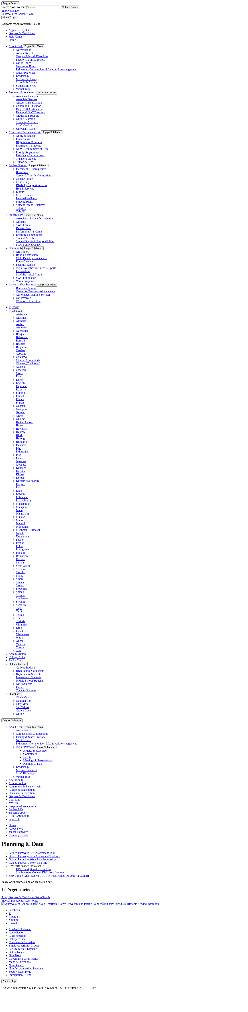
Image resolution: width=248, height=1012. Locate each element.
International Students (28, 145)
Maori (19, 520)
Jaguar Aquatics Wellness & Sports (36, 268)
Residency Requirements (30, 155)
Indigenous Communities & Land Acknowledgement (46, 69)
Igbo (18, 448)
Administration (17, 653)
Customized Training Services (33, 294)
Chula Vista (22, 697)
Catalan (20, 350)
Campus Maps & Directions (32, 56)
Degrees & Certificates (29, 109)
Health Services (25, 188)
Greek (19, 415)
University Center (26, 128)
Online (20, 713)
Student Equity (24, 201)
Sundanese (22, 598)
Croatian (21, 369)
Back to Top (9, 981)
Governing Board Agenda (23, 958)
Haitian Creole (24, 422)
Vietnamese (22, 634)
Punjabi (20, 552)
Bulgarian (21, 347)
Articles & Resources (35, 750)
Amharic (21, 320)
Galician (21, 405)
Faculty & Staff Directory (30, 59)
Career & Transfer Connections (34, 175)
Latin (19, 490)
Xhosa (19, 640)
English (20, 382)
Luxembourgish (25, 500)
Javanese (21, 464)
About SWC (16, 46)
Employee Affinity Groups (24, 945)
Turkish (20, 621)
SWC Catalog (24, 125)
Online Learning (25, 118)
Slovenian (21, 588)
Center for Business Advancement (35, 291)
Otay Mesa (22, 703)
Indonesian (22, 451)
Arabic (20, 324)
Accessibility (16, 779)
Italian (19, 458)
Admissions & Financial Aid (25, 132)
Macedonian (23, 503)
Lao (18, 487)
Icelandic (21, 445)
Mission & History (26, 79)
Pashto (20, 539)
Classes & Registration (29, 102)
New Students (24, 683)
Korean (20, 477)
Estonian (21, 389)
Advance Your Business (22, 284)
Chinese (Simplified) (28, 360)
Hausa (19, 425)
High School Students (28, 674)
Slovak (20, 585)
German (20, 412)
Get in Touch (42, 897)
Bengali (20, 340)
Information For (18, 664)
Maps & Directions (20, 961)
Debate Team (23, 228)
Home (12, 825)
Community (15, 248)
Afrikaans (21, 314)
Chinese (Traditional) (28, 363)
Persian (20, 542)
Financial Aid (23, 139)
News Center (16, 965)
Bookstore (22, 172)
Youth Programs (25, 281)
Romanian (22, 556)
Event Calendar (25, 261)
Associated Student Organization (35, 218)
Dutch (19, 379)
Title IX (20, 211)
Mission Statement (26, 770)
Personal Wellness (26, 198)
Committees (30, 753)
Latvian (20, 493)
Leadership (22, 75)
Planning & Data (32, 763)
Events (27, 757)
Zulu (18, 650)
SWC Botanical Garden (29, 274)
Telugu (20, 614)
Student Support (18, 165)
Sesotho (20, 572)
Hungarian (22, 441)
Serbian (20, 569)
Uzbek (20, 631)
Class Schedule (17, 935)
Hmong (20, 438)
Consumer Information (22, 793)
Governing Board (26, 66)
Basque (20, 334)
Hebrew (20, 431)
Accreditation (23, 49)
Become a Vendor (26, 288)
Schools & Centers (26, 82)
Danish (20, 376)
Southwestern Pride (20, 971)
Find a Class (16, 660)
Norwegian (22, 536)
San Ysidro (22, 707)
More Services (24, 195)
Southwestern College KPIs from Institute (40, 872)
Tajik (19, 608)
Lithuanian (22, 497)
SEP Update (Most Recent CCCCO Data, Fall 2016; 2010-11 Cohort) (49, 875)
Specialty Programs (27, 122)
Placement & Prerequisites (31, 168)
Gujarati (20, 418)
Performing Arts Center (29, 231)
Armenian (21, 327)
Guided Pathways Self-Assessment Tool (32, 852)
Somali (20, 591)
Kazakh (20, 471)
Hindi (19, 435)
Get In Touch (23, 62)
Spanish (20, 595)
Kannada (21, 467)
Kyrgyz (20, 484)
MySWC (14, 307)
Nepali (20, 533)
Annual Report (24, 53)
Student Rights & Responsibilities (35, 241)
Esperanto (21, 386)
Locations (15, 694)
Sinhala (20, 582)
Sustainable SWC (26, 85)
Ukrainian (21, 624)
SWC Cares (23, 225)
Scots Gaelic (23, 565)
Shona (19, 575)
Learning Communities (29, 234)
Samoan (20, 562)
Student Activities (26, 238)
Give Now (15, 955)
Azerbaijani (22, 330)
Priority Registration (27, 152)
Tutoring (21, 208)
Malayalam (22, 513)
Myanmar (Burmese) (28, 529)
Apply (5, 897)
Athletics (21, 221)
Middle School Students (29, 680)
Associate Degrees (26, 99)
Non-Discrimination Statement (26, 968)
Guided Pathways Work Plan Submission (32, 859)
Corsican (21, 366)
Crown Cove (23, 710)
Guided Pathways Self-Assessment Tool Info (34, 856)
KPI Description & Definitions (33, 869)
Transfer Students (26, 158)
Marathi (20, 523)
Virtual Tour (23, 88)
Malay (19, 510)
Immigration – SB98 (20, 974)
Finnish (20, 396)
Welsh (19, 637)
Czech (19, 373)
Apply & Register (26, 135)
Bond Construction (27, 254)
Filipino (20, 392)
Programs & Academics (22, 92)
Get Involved (23, 297)
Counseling (22, 182)
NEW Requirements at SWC (32, 148)
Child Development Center (31, 258)
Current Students (25, 667)
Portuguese (22, 549)
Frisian (20, 402)
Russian (20, 559)
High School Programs (29, 142)
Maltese (20, 516)
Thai (18, 618)
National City (23, 700)
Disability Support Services (31, 185)
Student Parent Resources (30, 204)
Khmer (20, 474)
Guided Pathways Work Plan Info (28, 862)
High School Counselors (30, 670)
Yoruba (20, 647)
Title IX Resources (12, 900)
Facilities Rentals (25, 264)
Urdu (19, 627)
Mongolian (22, 526)
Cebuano (21, 353)
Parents (20, 687)
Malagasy (21, 507)
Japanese (21, 461)
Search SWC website (13, 7)
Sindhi (19, 578)
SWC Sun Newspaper (28, 244)
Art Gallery (22, 251)
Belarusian (22, 337)
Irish (18, 454)
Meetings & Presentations (37, 760)
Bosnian (20, 343)
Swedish (21, 604)
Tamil (19, 611)
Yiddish (20, 644)
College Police (24, 178)
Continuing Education (28, 105)
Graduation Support (27, 115)
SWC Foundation (26, 277)
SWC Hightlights (26, 773)
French (20, 399)
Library (20, 191)
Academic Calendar (27, 96)
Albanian (21, 317)
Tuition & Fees (24, 161)
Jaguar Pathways (25, 72)
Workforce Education (28, 301)
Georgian (21, 409)
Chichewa (22, 356)
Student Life (16, 214)
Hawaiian (21, 428)
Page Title (14, 819)
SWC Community (19, 815)
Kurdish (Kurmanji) (27, 480)
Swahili (20, 601)
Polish (19, 546)
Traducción (16, 311)
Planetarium (23, 271)
